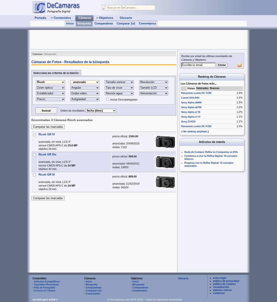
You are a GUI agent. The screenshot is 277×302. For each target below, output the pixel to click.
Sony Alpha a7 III (190, 112)
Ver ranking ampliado (195, 131)
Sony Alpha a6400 (191, 102)
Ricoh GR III (47, 174)
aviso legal (219, 278)
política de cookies (224, 284)
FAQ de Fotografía (44, 287)
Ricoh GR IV (47, 134)
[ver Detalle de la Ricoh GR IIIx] (165, 162)
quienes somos (222, 290)
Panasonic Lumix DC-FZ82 (196, 126)
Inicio (70, 23)
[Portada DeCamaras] (65, 7)
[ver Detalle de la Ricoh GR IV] (165, 142)
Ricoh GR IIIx (47, 154)
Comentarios (147, 23)
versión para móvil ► (45, 299)
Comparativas (104, 23)
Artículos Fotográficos (47, 281)
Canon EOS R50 (190, 97)
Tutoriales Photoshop (46, 284)
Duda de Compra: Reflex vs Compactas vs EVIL (211, 152)
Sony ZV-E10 (188, 121)
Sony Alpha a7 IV (190, 116)
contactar (219, 293)
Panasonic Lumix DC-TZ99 (196, 93)
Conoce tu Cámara (44, 290)
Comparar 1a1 (126, 23)
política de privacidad (226, 281)
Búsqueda (84, 23)
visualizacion (221, 287)
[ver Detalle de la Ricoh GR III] (165, 182)
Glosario (183, 278)
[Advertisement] (109, 39)
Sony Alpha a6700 (191, 107)
